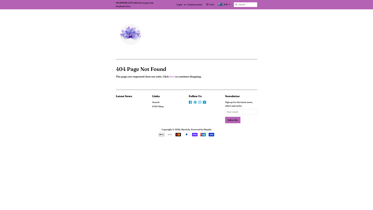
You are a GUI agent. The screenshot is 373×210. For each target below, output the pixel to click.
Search (155, 102)
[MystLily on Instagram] (199, 103)
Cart (212, 4)
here (172, 76)
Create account (194, 4)
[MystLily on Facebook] (190, 103)
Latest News (124, 96)
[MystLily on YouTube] (204, 103)
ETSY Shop (158, 106)
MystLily (185, 129)
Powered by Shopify (201, 129)
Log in (180, 4)
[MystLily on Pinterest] (195, 103)
